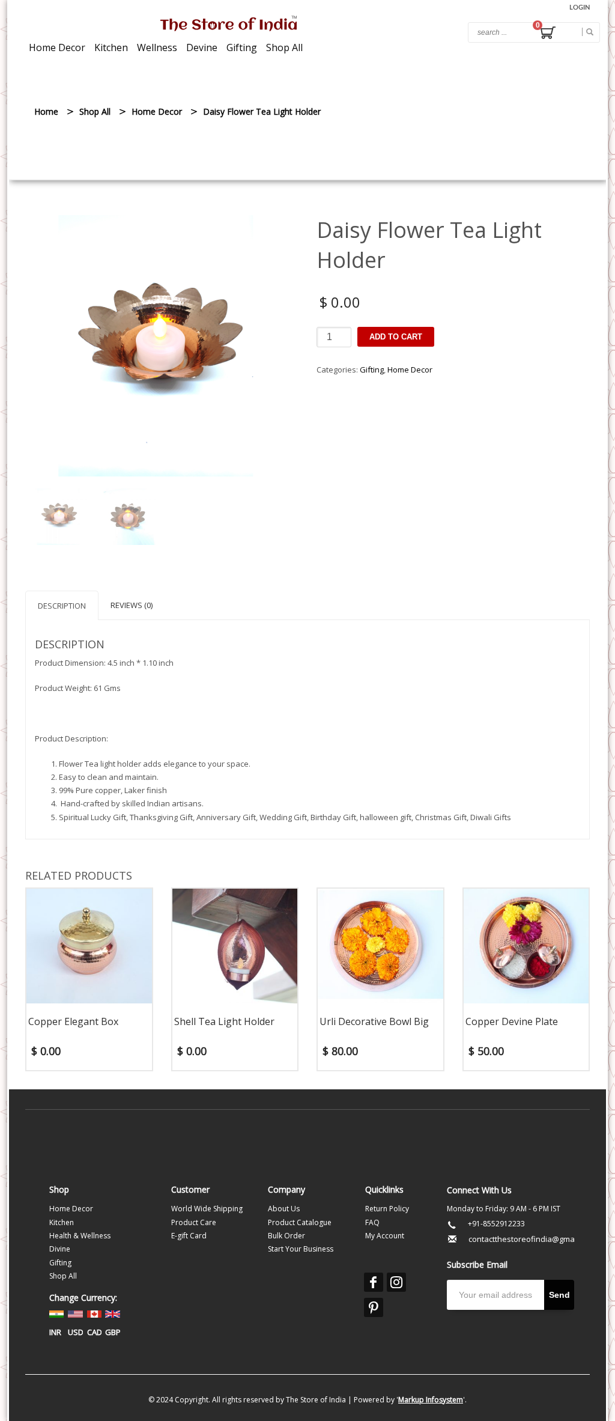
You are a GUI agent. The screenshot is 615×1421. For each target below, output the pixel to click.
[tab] (61, 605)
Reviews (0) (132, 605)
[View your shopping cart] (547, 34)
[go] (588, 32)
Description (62, 605)
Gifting (372, 369)
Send (559, 1295)
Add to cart (395, 336)
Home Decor (409, 369)
